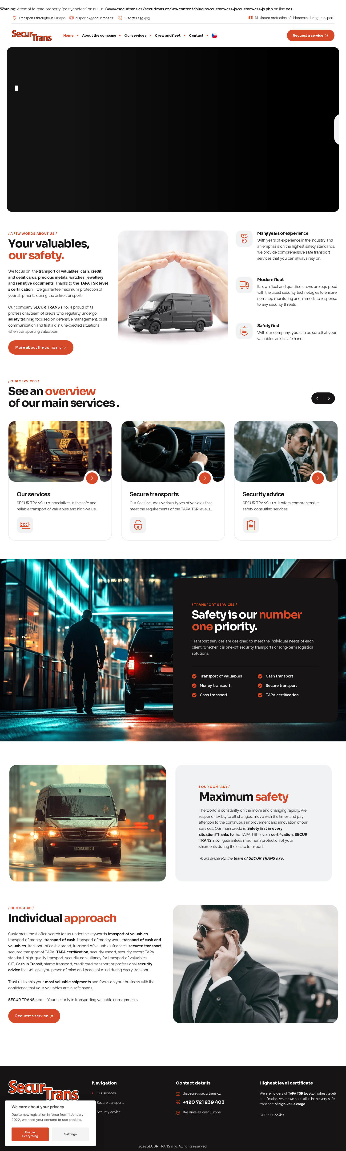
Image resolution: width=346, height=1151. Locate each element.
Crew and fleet (168, 35)
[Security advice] (318, 478)
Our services (135, 35)
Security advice (263, 494)
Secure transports (154, 494)
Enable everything (30, 1134)
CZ (214, 35)
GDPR (264, 1115)
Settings (70, 1134)
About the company (99, 35)
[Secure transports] (205, 478)
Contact (196, 35)
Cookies (278, 1115)
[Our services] (92, 478)
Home (68, 35)
